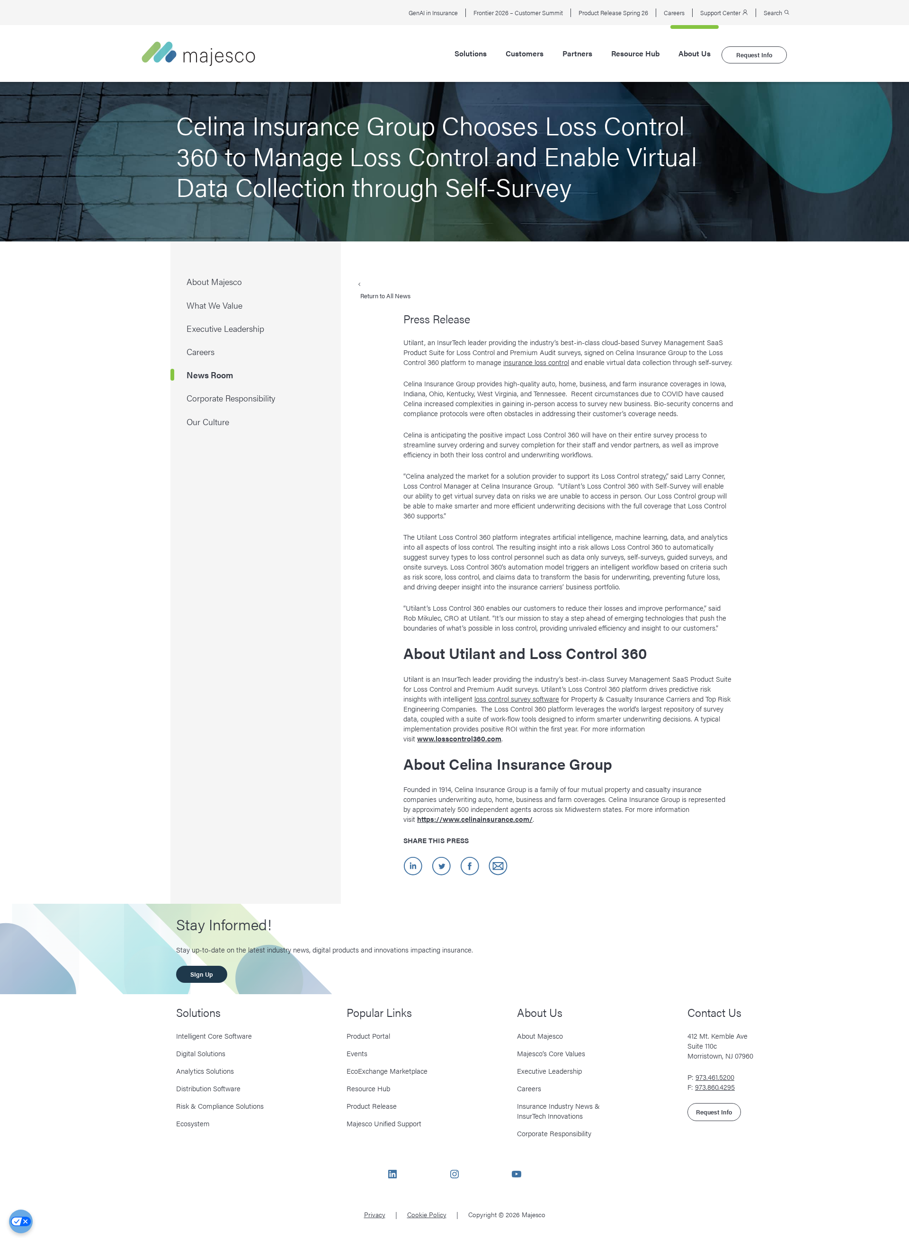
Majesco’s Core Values (551, 1053)
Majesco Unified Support (384, 1123)
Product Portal (368, 1036)
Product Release (372, 1106)
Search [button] (774, 13)
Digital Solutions (200, 1053)
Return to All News (385, 295)
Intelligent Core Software (214, 1036)
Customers (525, 53)
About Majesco (540, 1036)
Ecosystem (193, 1123)
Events (357, 1053)
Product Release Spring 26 (613, 13)
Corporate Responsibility (554, 1133)
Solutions (470, 53)
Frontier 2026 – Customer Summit (518, 13)
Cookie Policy (426, 1214)
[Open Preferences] (21, 1221)
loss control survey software (516, 699)
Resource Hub (635, 53)
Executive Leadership (549, 1071)
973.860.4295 (715, 1087)
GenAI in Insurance (433, 13)
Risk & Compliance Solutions (220, 1106)
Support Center (721, 13)
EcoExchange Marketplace (387, 1071)
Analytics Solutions (205, 1071)
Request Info (754, 54)
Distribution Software (208, 1088)
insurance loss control (536, 362)
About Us (694, 53)
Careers (674, 13)
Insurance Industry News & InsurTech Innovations (558, 1111)
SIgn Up (201, 974)
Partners (577, 53)
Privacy (374, 1214)
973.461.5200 (714, 1077)
